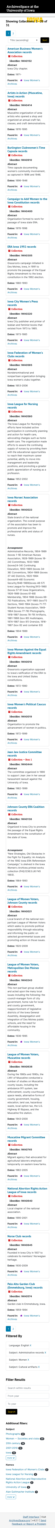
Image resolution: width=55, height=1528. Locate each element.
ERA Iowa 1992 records (21, 247)
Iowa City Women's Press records (22, 303)
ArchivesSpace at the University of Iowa (23, 8)
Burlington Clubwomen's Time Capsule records (26, 149)
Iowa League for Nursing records (22, 405)
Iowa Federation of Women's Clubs (26, 1469)
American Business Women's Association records (25, 50)
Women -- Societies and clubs (24, 1438)
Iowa (10, 1452)
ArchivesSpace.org (19, 1520)
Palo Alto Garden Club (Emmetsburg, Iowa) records (25, 1285)
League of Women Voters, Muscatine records (23, 1056)
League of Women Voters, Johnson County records (23, 900)
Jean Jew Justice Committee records (24, 753)
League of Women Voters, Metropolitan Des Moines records (23, 967)
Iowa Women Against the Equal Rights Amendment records (26, 651)
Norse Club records (19, 1236)
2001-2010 (13, 1447)
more (10, 1458)
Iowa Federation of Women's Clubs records (25, 354)
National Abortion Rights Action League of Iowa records (27, 1190)
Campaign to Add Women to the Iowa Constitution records (27, 200)
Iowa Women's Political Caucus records (26, 706)
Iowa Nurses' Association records (22, 499)
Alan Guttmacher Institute (21, 1491)
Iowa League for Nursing (21, 1474)
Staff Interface (31, 1516)
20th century (15, 1443)
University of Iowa (17, 1487)
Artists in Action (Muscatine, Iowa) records (24, 94)
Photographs (15, 1433)
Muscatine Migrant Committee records (26, 1139)
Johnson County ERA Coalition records (25, 808)
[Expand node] (52, 15)
